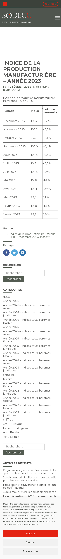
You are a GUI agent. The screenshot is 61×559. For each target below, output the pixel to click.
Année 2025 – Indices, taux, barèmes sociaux (26, 333)
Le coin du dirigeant (16, 428)
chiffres (8, 419)
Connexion (50, 4)
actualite (9, 374)
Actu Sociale (11, 436)
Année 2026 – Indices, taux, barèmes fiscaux (26, 321)
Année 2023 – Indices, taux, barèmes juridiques (26, 414)
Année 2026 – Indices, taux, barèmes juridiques (26, 314)
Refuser (30, 542)
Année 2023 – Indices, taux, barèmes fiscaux (26, 407)
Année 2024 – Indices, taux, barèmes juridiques (26, 369)
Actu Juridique (13, 424)
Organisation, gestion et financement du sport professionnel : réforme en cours (29, 472)
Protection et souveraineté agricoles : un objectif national (29, 486)
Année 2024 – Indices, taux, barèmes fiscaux (26, 354)
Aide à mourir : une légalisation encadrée (29, 492)
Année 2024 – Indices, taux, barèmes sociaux (26, 362)
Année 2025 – (12, 327)
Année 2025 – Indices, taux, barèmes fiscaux (26, 340)
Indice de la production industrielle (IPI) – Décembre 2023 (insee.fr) (32, 235)
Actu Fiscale (11, 432)
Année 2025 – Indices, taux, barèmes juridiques (26, 347)
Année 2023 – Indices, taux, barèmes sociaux (26, 399)
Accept (30, 533)
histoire (8, 379)
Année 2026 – (12, 301)
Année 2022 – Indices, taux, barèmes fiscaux (26, 385)
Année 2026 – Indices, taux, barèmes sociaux (26, 307)
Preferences (30, 551)
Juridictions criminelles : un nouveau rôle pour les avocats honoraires (29, 479)
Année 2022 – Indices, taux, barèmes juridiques (26, 392)
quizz (6, 296)
